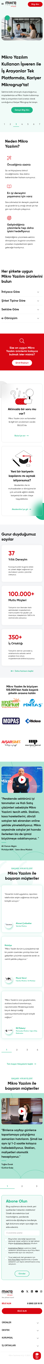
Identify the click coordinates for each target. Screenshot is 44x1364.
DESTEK (6, 1330)
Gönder (22, 1274)
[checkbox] (19, 1241)
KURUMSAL (7, 1338)
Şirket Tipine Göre (13, 300)
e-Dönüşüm (9, 318)
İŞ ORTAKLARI (9, 1345)
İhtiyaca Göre (10, 291)
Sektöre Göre (10, 309)
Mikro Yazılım (11, 4)
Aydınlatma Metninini (22, 1243)
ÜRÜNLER (6, 1322)
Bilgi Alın (35, 4)
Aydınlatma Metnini (15, 1248)
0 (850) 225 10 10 (34, 1304)
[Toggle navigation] (2, 4)
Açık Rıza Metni (14, 1260)
